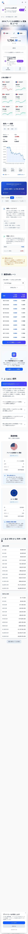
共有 (12, 197)
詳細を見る (13, 287)
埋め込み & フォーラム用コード (18, 201)
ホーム (2, 16)
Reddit (7, 201)
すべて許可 (14, 922)
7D (4, 129)
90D (12, 129)
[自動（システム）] (25, 10)
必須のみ (14, 926)
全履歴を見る (21, 174)
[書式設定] (25, 7)
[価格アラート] (22, 2)
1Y (15, 129)
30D (8, 129)
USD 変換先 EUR (9, 16)
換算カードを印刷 (15, 641)
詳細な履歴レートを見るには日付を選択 (12, 279)
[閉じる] (25, 913)
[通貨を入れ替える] (14, 33)
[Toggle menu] (25, 2)
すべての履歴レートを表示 (14, 342)
